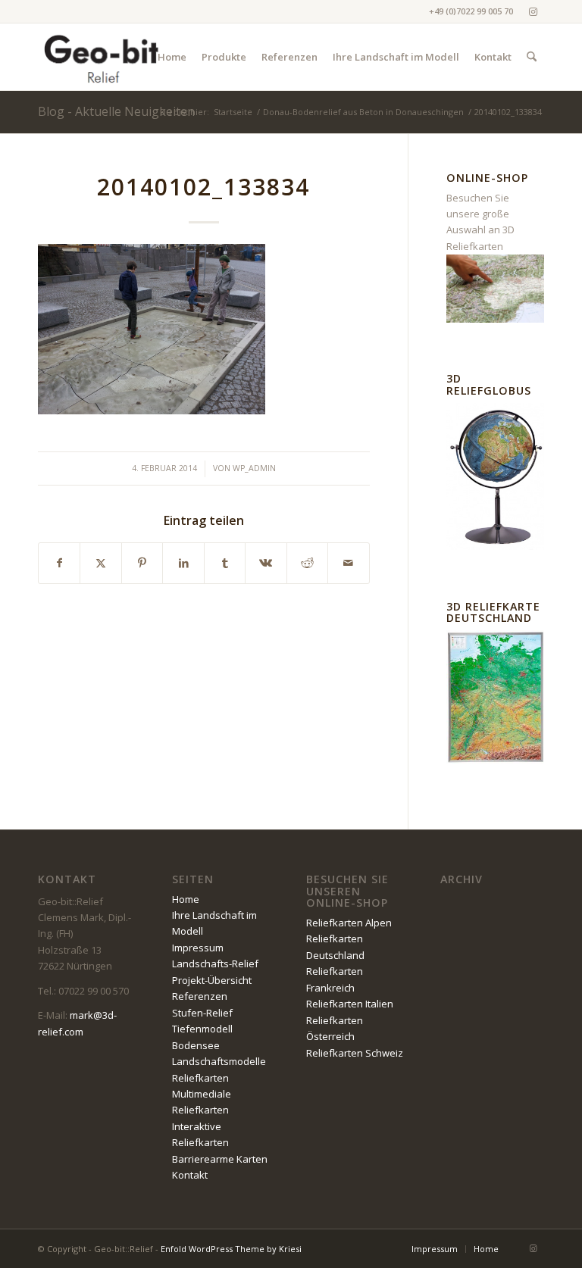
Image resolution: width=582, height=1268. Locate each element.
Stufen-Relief (202, 1013)
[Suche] (531, 56)
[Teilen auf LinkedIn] (183, 562)
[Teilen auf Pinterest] (142, 562)
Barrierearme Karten (220, 1159)
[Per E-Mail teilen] (348, 562)
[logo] (102, 56)
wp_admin (254, 468)
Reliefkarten (200, 1078)
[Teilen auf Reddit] (307, 562)
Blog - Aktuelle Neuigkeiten (116, 111)
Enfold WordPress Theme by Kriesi (231, 1248)
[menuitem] (172, 56)
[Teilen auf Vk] (266, 562)
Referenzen (199, 996)
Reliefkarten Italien (349, 1003)
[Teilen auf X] (100, 562)
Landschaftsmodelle (219, 1061)
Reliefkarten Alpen (349, 922)
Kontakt (190, 1175)
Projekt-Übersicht (212, 980)
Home (185, 899)
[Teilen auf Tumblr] (225, 562)
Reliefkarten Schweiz (354, 1053)
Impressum (198, 947)
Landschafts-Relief (215, 963)
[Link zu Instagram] (532, 11)
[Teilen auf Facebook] (59, 562)
